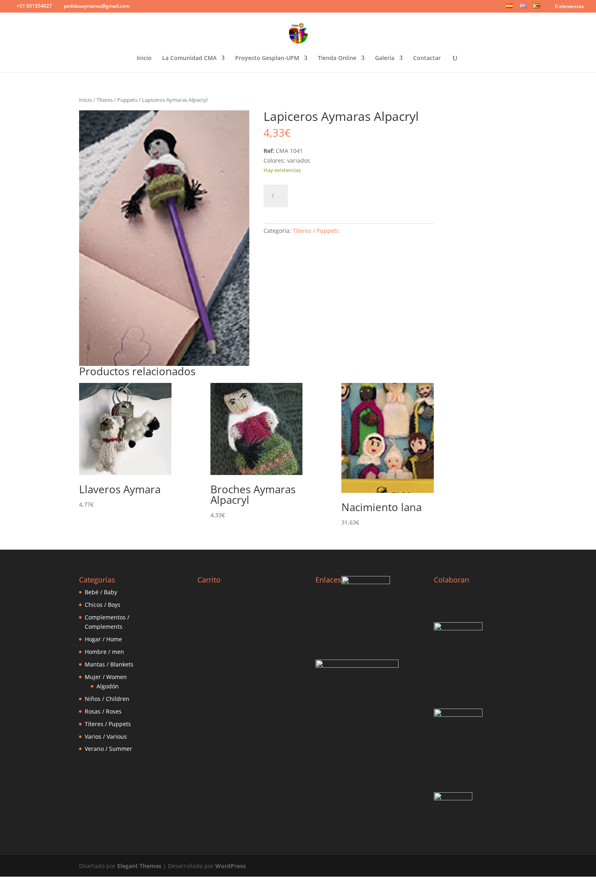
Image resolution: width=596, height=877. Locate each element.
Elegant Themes (139, 866)
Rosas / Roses (103, 711)
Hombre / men (104, 652)
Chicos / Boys (102, 604)
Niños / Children (107, 699)
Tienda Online (337, 58)
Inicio (144, 58)
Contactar (427, 58)
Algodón (107, 686)
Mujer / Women (106, 677)
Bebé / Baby (101, 592)
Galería (384, 58)
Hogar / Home (103, 639)
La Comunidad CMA (189, 58)
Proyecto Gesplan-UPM (267, 58)
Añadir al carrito (335, 194)
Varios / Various (106, 736)
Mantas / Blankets (109, 664)
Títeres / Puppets (116, 99)
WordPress (230, 866)
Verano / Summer (108, 748)
